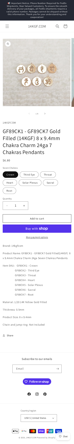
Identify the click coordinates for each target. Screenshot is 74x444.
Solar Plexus (30, 182)
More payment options (37, 237)
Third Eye (29, 174)
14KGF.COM (31, 437)
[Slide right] (45, 114)
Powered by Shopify (46, 437)
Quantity (7, 198)
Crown (10, 174)
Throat (48, 174)
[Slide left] (29, 114)
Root (9, 190)
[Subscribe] (57, 369)
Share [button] (10, 335)
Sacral (50, 182)
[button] (7, 26)
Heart (9, 182)
